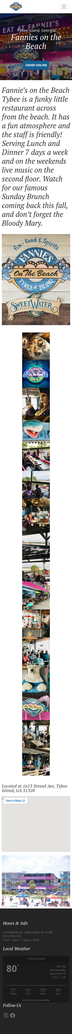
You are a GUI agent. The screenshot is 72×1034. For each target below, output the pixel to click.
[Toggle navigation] (64, 6)
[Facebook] (13, 1015)
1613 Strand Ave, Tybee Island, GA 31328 (27, 932)
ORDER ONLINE (36, 65)
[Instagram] (6, 1015)
